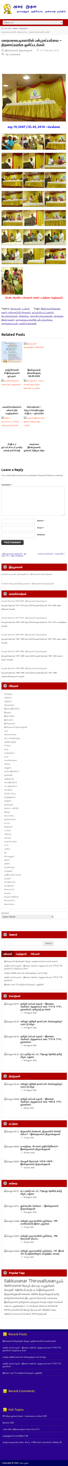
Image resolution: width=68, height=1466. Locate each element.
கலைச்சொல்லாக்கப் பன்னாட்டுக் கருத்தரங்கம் (11, 410)
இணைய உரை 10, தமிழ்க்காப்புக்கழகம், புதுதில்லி (24, 984)
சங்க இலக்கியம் (10, 782)
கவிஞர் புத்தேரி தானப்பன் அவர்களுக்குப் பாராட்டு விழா (26, 973)
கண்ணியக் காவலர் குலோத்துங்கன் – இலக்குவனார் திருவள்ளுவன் (26, 574)
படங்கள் (26, 308)
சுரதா (53, 1309)
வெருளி (7, 893)
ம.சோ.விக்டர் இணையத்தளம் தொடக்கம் (19, 1429)
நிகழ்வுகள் (23, 28)
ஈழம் (6, 730)
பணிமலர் (7, 834)
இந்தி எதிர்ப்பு (9, 716)
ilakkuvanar (13, 1285)
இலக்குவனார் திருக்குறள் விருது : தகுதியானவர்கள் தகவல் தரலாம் (31, 961)
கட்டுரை (7, 745)
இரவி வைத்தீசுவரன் (50, 308)
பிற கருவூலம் (9, 856)
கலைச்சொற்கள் (10, 760)
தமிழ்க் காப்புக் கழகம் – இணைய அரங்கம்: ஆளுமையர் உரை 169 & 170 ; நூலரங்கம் (41, 1101)
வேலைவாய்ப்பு (9, 900)
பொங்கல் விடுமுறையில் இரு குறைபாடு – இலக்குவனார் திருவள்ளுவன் (27, 584)
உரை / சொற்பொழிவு (12, 738)
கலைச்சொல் (17, 1309)
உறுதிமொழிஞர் (10, 741)
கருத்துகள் (21, 953)
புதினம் (7, 859)
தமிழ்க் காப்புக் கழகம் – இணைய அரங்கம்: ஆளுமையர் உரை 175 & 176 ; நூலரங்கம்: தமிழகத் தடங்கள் (41, 1006)
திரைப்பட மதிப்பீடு (11, 808)
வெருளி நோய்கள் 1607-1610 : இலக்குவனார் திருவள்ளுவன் (24, 635)
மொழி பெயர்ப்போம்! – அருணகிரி (50, 553)
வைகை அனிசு (29, 1294)
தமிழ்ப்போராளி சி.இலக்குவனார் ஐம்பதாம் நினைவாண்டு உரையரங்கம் (12, 376)
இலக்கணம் (9, 719)
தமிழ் (56, 1294)
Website (41, 534)
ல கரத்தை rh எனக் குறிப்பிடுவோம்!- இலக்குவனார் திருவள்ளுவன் (39, 1147)
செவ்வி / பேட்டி (10, 793)
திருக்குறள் (8, 804)
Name (40, 520)
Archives (5, 913)
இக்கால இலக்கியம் (12, 708)
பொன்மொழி (9, 867)
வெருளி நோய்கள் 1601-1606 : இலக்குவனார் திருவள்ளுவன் (24, 651)
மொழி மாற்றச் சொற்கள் (51, 1302)
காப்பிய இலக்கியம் (11, 771)
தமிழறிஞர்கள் (10, 797)
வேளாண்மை (9, 904)
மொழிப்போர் (9, 885)
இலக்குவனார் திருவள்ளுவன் (19, 50)
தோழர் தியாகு (30, 1309)
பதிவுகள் (7, 953)
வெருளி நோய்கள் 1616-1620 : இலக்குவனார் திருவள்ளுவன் (24, 601)
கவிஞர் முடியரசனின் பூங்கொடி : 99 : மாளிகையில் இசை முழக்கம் (39, 1222)
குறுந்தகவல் (9, 778)
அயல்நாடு (8, 694)
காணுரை (7, 767)
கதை (6, 749)
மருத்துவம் (8, 870)
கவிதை (7, 763)
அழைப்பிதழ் (9, 705)
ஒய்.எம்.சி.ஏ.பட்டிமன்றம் (43, 312)
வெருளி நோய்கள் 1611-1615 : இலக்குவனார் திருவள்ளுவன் (24, 618)
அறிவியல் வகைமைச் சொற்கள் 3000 (20, 1313)
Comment (6, 484)
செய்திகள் (8, 789)
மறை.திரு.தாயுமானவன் (41, 316)
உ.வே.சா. (8, 1305)
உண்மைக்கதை (10, 734)
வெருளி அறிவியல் (11, 896)
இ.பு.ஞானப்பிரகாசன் (35, 1298)
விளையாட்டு (9, 889)
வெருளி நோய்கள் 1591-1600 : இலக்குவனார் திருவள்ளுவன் (24, 668)
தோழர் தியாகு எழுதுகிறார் (38, 1286)
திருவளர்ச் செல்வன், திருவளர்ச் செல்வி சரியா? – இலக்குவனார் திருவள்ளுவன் (40, 1132)
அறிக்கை (8, 697)
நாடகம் (7, 823)
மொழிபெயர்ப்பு (10, 881)
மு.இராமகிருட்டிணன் (12, 874)
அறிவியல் (8, 701)
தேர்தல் (7, 812)
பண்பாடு (7, 837)
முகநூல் (7, 878)
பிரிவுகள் (35, 953)
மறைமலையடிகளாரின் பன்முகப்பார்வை (34, 319)
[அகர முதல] (34, 13)
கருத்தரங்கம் (9, 752)
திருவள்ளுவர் (46, 1294)
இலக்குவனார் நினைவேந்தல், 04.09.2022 (34, 373)
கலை (6, 756)
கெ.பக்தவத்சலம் (9, 316)
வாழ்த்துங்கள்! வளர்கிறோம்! (14, 1435)
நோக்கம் (6, 1422)
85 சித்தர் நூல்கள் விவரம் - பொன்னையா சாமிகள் (23, 1416)
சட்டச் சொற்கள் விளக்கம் (35, 1305)
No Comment (13, 54)
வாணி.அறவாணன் (28, 323)
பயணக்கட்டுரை (10, 841)
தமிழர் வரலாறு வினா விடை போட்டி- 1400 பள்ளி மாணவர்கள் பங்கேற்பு (31, 1442)
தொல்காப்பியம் (10, 819)
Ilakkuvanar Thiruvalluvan (30, 1281)
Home (15, 28)
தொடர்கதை (9, 815)
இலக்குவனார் (9, 723)
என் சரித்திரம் (44, 1309)
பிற (5, 852)
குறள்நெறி (8, 775)
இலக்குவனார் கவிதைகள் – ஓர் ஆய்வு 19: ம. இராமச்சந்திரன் (13, 554)
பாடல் (6, 845)
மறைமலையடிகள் (9, 323)
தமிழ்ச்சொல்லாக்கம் (14, 1298)
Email (40, 527)
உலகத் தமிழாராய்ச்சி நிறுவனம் (16, 312)
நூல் (59, 1281)
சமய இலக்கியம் (10, 786)
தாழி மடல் (32, 1290)
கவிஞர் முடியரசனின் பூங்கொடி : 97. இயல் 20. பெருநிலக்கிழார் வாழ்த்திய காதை (42, 1252)
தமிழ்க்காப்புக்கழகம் (29, 1302)
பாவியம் (7, 848)
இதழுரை (7, 712)
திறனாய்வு (24, 316)
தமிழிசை (8, 800)
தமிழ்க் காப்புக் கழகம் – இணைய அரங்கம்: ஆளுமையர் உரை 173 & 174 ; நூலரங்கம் (41, 1039)
